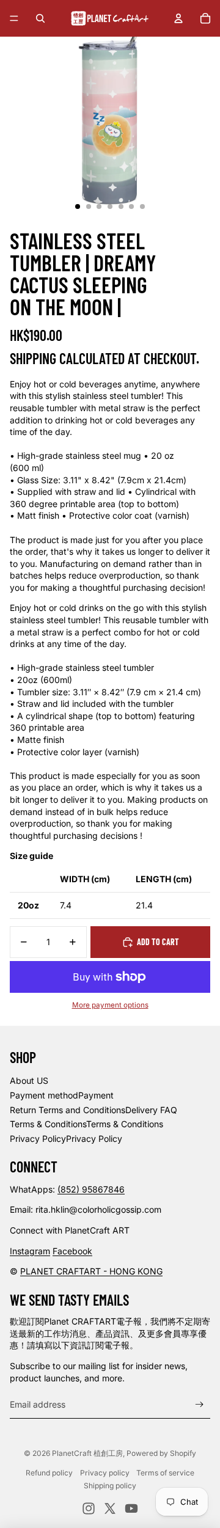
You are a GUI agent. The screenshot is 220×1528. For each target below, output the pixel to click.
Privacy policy (105, 1472)
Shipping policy (110, 1485)
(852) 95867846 (91, 1189)
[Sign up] (199, 1404)
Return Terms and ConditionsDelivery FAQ (93, 1110)
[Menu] (14, 18)
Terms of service (165, 1472)
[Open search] (40, 18)
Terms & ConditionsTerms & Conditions (86, 1124)
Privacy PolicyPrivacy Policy (66, 1138)
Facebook (72, 1251)
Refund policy (49, 1472)
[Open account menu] (178, 18)
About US (29, 1080)
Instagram (30, 1251)
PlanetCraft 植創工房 (87, 1453)
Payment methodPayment (62, 1095)
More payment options (110, 1005)
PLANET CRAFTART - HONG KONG (91, 1271)
